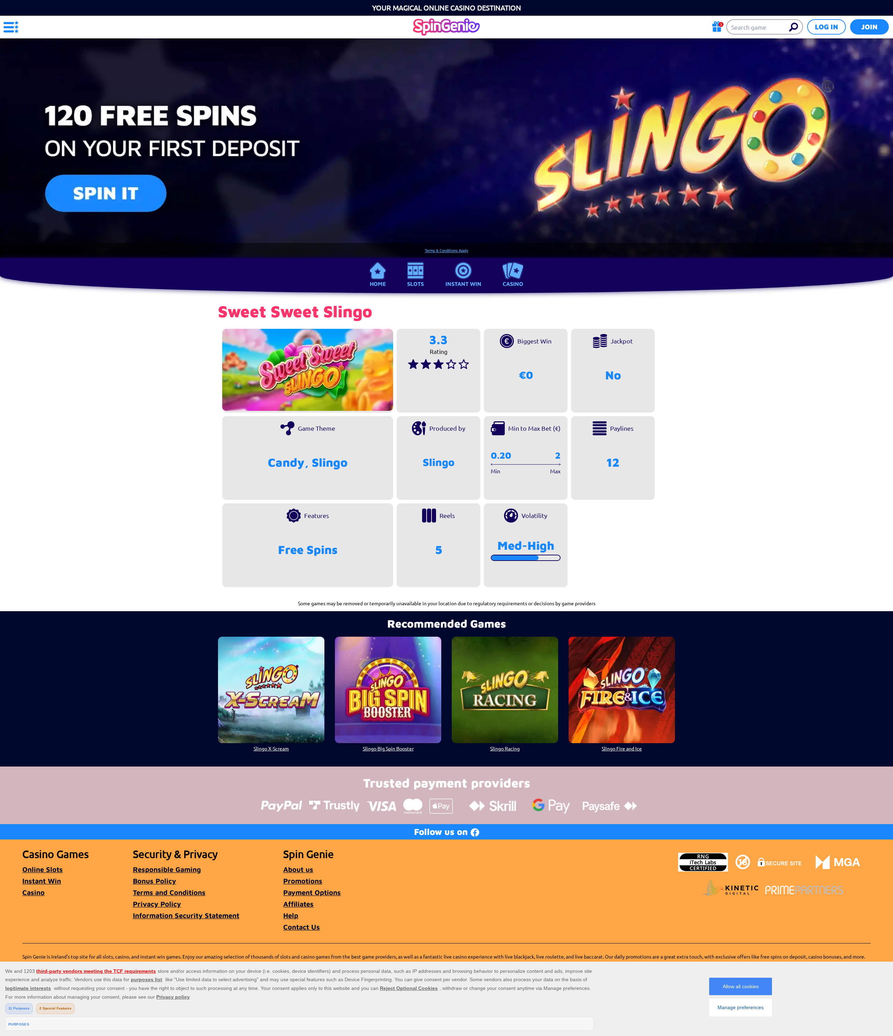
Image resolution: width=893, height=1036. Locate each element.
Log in (826, 27)
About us (298, 869)
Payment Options (312, 892)
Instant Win (463, 284)
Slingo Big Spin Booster (388, 748)
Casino (513, 284)
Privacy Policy (157, 904)
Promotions (302, 881)
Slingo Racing (505, 748)
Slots (415, 284)
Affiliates (298, 904)
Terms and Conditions (169, 892)
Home (378, 284)
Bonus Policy (154, 881)
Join (869, 27)
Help (290, 915)
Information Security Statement (186, 915)
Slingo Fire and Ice (622, 748)
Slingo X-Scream (271, 748)
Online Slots (42, 869)
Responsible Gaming (167, 869)
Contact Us (301, 927)
